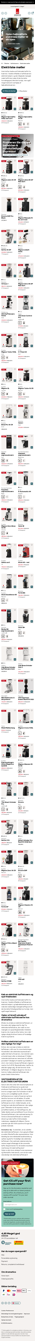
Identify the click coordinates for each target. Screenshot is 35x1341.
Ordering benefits (7, 1279)
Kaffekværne (15, 63)
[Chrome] (7, 185)
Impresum (27, 1313)
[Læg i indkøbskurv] (15, 109)
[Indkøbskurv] (32, 13)
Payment (4, 1261)
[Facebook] (9, 1303)
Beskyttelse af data (7, 1317)
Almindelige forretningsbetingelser (12, 1313)
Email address (7, 1201)
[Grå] (20, 733)
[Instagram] (6, 1303)
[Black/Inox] (20, 460)
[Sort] (20, 187)
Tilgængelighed (19, 1317)
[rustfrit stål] (20, 322)
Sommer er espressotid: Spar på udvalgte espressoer (16, 2)
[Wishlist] (29, 13)
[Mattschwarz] (7, 393)
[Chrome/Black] (24, 460)
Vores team (5, 1276)
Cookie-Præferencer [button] (7, 1310)
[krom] (24, 124)
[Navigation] (2, 13)
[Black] (3, 496)
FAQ (2, 1255)
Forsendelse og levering (9, 1258)
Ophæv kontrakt (6, 1320)
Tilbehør (6, 63)
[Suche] (6, 13)
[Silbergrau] (24, 912)
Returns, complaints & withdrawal (12, 1264)
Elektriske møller (14, 44)
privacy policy (18, 1209)
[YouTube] (2, 1303)
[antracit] (20, 497)
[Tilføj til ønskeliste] (15, 97)
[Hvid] (28, 124)
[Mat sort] (20, 124)
